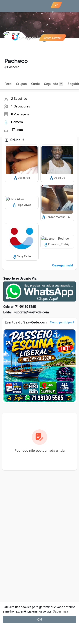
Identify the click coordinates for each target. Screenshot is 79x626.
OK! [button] (39, 619)
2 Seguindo (19, 99)
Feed (8, 84)
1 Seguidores (20, 106)
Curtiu (35, 84)
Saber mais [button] (61, 611)
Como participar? (62, 322)
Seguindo (53, 84)
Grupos (21, 84)
